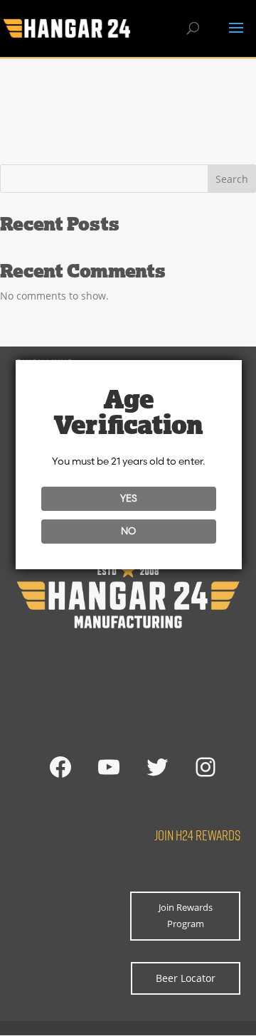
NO (128, 530)
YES (128, 498)
